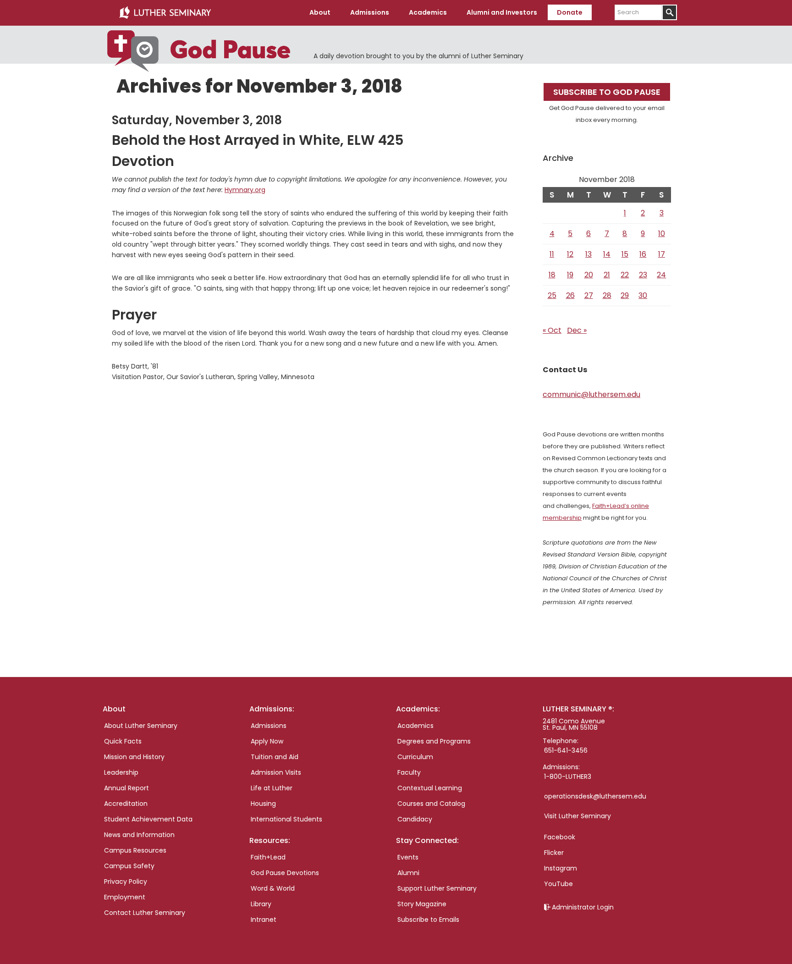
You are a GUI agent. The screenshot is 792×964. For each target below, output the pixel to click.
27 (588, 295)
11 (552, 254)
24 (661, 275)
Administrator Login (583, 907)
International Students (286, 819)
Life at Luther (271, 788)
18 (552, 275)
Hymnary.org (245, 189)
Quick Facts (123, 741)
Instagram (560, 868)
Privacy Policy (125, 881)
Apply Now (267, 741)
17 (661, 254)
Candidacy (414, 819)
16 (642, 254)
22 (625, 275)
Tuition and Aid (274, 756)
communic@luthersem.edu (591, 394)
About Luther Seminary (140, 725)
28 (607, 295)
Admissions (268, 725)
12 (570, 254)
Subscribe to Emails (428, 919)
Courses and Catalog (431, 803)
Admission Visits (276, 772)
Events (407, 857)
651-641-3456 (566, 750)
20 (588, 275)
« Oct (552, 330)
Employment (124, 897)
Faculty (409, 772)
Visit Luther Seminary (577, 816)
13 (588, 254)
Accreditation (126, 803)
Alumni (408, 872)
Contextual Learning (429, 788)
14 (606, 254)
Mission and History (134, 756)
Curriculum (415, 756)
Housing (263, 803)
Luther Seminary (165, 13)
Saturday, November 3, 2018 (197, 120)
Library (261, 904)
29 (625, 295)
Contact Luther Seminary (144, 912)
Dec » (577, 330)
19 (570, 275)
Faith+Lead (268, 857)
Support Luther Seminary (437, 888)
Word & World (273, 888)
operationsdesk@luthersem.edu (595, 796)
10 (661, 233)
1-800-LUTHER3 (567, 776)
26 (570, 295)
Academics (415, 725)
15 (625, 254)
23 (643, 275)
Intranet (263, 919)
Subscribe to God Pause (606, 92)
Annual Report (126, 788)
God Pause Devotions (285, 872)
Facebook (559, 837)
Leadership (121, 772)
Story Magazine (421, 904)
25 (552, 295)
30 (642, 295)
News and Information (139, 834)
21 (607, 275)
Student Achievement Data (148, 819)
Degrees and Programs (434, 741)
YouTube (558, 883)
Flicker (554, 852)
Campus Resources (135, 850)
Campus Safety (129, 865)
